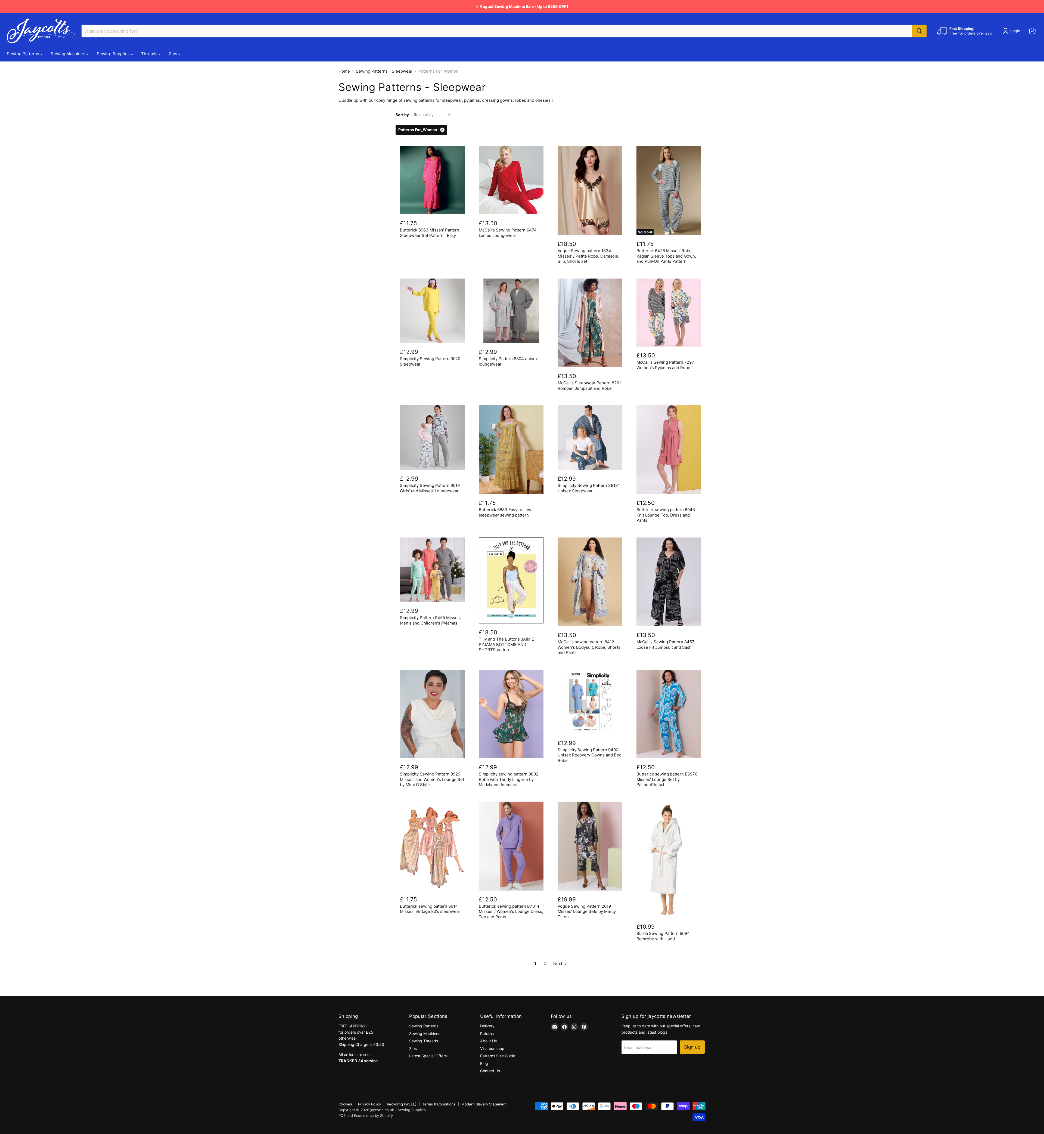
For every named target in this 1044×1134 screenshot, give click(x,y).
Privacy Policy (369, 1104)
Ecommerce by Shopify (373, 1115)
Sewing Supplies (114, 53)
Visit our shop (492, 1048)
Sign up (692, 1047)
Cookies (345, 1104)
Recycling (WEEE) (402, 1104)
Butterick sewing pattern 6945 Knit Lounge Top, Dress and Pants (665, 515)
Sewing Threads (423, 1041)
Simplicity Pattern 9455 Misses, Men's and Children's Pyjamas (430, 620)
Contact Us (490, 1070)
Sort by (402, 115)
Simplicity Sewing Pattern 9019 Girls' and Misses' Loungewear (430, 488)
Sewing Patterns (23, 53)
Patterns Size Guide (497, 1055)
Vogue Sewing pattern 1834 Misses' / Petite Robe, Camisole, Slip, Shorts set (588, 256)
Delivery (487, 1026)
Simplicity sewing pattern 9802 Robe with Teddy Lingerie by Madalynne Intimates (508, 779)
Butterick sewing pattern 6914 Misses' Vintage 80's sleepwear (430, 909)
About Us (488, 1041)
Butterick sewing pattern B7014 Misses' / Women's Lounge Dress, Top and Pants (511, 911)
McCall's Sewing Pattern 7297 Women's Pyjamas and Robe (665, 365)
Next (558, 963)
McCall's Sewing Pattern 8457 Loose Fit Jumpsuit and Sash (665, 644)
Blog (484, 1063)
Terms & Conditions (438, 1104)
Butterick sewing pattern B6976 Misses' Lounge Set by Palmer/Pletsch (666, 779)
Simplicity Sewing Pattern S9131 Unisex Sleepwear (589, 488)
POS (342, 1115)
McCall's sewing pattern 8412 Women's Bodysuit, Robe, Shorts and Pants (589, 647)
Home (344, 71)
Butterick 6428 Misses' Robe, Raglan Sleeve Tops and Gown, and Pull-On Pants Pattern (666, 256)
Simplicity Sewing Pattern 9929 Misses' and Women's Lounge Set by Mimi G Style (432, 779)
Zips (173, 53)
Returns (487, 1033)
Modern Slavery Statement (484, 1104)
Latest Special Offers (428, 1055)
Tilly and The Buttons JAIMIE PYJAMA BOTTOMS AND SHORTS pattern (506, 644)
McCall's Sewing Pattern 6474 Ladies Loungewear (508, 232)
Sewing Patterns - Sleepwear (384, 71)
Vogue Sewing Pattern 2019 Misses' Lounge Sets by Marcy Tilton (587, 911)
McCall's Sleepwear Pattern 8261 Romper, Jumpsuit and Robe (589, 385)
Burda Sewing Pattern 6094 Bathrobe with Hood (663, 936)
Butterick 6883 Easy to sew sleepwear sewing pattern (505, 512)
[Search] (919, 31)
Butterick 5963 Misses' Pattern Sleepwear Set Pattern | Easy (429, 232)
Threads (150, 53)
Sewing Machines (68, 53)
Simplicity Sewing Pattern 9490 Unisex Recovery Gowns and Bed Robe (590, 755)
